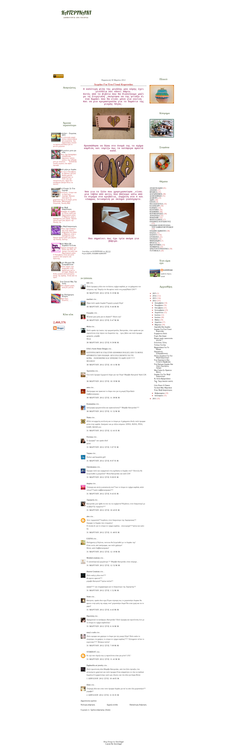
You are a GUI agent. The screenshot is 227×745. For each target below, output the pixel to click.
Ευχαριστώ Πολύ (160, 334)
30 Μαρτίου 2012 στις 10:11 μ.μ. (103, 365)
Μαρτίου (158, 325)
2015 (155, 293)
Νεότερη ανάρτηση (88, 705)
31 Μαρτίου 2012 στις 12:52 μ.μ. (104, 565)
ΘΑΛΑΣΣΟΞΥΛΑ (156, 204)
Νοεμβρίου (159, 305)
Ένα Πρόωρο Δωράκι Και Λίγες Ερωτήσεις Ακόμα (163, 366)
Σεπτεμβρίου (160, 310)
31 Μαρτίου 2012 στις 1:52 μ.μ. (103, 590)
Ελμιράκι (90, 313)
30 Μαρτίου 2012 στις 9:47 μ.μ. (103, 320)
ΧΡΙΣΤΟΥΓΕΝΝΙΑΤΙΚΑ (159, 249)
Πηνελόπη (90, 616)
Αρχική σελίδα (112, 705)
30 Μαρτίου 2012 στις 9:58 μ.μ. (103, 343)
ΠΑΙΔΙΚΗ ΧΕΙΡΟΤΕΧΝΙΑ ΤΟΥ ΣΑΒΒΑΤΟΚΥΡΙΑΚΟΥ (161, 226)
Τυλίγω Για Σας (160, 345)
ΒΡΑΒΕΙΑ (153, 192)
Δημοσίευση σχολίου (89, 701)
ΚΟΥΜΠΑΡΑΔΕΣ (156, 214)
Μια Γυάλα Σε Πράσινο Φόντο (163, 371)
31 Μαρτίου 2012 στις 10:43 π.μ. (103, 510)
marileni (90, 299)
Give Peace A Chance (162, 385)
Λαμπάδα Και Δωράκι (162, 327)
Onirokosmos (91, 467)
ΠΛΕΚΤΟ (153, 235)
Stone (89, 597)
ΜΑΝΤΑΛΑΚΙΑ (156, 220)
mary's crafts (91, 632)
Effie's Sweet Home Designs (97, 349)
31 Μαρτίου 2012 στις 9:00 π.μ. (103, 477)
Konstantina (91, 404)
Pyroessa (90, 437)
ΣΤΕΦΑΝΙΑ (154, 237)
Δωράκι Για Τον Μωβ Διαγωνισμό (162, 375)
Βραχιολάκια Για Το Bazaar (161, 348)
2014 (155, 296)
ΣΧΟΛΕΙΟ (154, 239)
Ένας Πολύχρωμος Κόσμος (67, 296)
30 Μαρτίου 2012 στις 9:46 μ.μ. (103, 307)
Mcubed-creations (93, 558)
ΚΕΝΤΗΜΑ (154, 210)
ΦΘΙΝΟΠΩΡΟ (155, 241)
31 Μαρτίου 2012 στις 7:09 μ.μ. (103, 646)
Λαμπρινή (90, 500)
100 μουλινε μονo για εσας (68, 151)
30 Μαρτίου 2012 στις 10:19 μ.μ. (104, 381)
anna (88, 387)
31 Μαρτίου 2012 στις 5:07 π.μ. (103, 447)
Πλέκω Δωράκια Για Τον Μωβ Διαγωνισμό (163, 357)
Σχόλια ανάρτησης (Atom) (100, 710)
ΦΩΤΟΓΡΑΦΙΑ (155, 245)
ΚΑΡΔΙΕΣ (153, 208)
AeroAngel (119, 742)
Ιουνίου (158, 317)
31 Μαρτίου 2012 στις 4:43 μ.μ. (103, 610)
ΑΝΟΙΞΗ (153, 190)
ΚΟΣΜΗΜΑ (154, 212)
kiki (88, 283)
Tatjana (89, 453)
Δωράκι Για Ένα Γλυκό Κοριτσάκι (163, 330)
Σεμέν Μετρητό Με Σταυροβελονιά (67, 263)
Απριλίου (158, 322)
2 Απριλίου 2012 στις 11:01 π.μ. (103, 695)
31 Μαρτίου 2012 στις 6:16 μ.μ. (103, 626)
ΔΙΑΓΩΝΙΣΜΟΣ (156, 194)
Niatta (89, 417)
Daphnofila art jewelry (95, 665)
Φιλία (89, 327)
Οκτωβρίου (159, 308)
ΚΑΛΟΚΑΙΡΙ (155, 206)
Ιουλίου (158, 315)
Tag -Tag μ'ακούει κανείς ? (163, 382)
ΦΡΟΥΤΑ (153, 243)
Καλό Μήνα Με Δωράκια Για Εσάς (68, 245)
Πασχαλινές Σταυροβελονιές (161, 352)
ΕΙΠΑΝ (152, 202)
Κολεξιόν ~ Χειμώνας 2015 (68, 134)
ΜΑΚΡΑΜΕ (154, 218)
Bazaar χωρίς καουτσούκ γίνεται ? (163, 339)
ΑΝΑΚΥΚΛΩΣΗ (156, 188)
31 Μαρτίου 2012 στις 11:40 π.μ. (103, 532)
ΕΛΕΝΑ (90, 539)
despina (89, 484)
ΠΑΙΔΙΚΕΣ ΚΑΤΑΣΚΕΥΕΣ (160, 222)
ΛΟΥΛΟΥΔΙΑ (155, 216)
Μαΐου (157, 320)
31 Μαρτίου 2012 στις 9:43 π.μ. (103, 494)
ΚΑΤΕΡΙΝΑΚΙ (168, 270)
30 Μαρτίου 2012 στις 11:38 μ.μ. (103, 398)
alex (88, 516)
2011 (155, 399)
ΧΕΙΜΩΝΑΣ (154, 247)
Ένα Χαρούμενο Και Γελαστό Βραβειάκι (162, 361)
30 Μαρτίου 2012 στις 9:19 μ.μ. (103, 293)
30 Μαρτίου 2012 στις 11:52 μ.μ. (103, 411)
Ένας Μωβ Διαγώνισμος (66, 208)
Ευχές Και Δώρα (160, 336)
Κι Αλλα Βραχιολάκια (162, 379)
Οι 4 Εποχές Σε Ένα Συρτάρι (67, 189)
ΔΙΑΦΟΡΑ (154, 198)
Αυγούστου (159, 313)
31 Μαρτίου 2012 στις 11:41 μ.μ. (103, 659)
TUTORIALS (155, 251)
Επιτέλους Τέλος (160, 343)
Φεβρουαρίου (160, 393)
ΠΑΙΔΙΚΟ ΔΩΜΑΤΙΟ (99, 253)
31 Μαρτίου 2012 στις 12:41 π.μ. (103, 431)
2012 (155, 301)
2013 (155, 298)
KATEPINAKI (76, 12)
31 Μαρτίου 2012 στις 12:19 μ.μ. (104, 552)
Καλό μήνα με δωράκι (68, 169)
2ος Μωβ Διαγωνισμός (68, 226)
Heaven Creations (93, 572)
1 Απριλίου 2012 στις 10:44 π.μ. (103, 679)
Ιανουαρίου (159, 396)
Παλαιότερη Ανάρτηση (138, 705)
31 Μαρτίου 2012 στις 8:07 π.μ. (103, 461)
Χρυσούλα (90, 371)
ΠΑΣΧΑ (153, 233)
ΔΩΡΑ (89, 253)
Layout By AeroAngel (113, 744)
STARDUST (91, 652)
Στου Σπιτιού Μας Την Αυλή (68, 283)
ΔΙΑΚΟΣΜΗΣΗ (156, 196)
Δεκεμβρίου (159, 303)
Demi (89, 685)
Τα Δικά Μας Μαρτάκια (163, 388)
